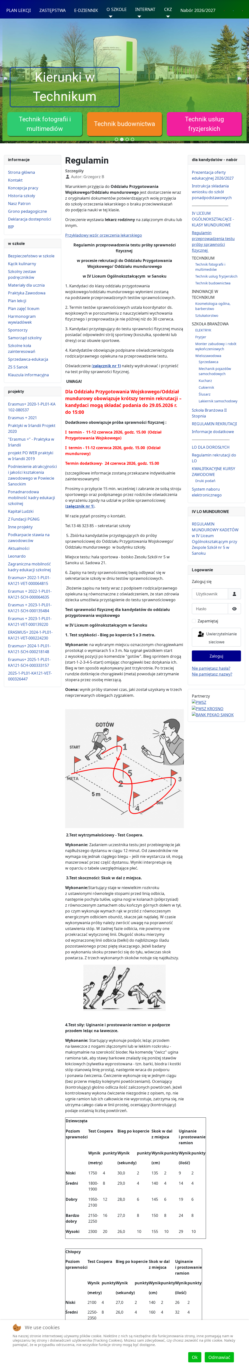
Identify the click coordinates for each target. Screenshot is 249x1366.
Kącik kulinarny (22, 263)
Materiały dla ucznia (26, 285)
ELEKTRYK (203, 330)
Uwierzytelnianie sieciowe (221, 638)
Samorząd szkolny (25, 337)
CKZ (168, 9)
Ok (195, 1357)
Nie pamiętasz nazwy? (212, 674)
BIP (11, 227)
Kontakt (15, 180)
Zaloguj (216, 656)
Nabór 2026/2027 (197, 10)
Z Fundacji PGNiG (24, 519)
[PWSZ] (199, 702)
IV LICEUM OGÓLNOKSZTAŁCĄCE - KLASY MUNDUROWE (213, 219)
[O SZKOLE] (110, 16)
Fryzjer (200, 337)
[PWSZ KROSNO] (207, 708)
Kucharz (205, 380)
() (79, 506)
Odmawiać (219, 1357)
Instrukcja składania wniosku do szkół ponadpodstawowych (212, 191)
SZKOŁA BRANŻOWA (210, 324)
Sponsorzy (17, 330)
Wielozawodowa (208, 355)
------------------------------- (211, 439)
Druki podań (205, 480)
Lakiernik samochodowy (218, 401)
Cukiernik (206, 387)
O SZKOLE (117, 9)
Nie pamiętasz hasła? (211, 668)
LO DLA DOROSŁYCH (211, 447)
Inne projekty (20, 527)
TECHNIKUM (203, 258)
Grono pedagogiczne (27, 211)
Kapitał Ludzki (21, 511)
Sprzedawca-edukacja (28, 359)
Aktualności (18, 548)
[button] (44, 124)
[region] (124, 81)
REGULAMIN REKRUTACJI (214, 423)
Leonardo (17, 556)
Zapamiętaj (208, 621)
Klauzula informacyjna (28, 375)
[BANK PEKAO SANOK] (213, 714)
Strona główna (21, 172)
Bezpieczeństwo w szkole (31, 256)
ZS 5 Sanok (18, 367)
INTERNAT (145, 9)
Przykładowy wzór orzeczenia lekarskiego (103, 235)
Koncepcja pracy (23, 188)
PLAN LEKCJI (18, 10)
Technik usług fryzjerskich (216, 276)
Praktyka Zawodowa (26, 293)
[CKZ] (167, 16)
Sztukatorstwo (206, 315)
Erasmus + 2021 (22, 417)
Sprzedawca (208, 361)
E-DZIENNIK (86, 10)
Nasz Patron (19, 203)
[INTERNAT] (138, 16)
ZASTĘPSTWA (52, 10)
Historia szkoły (21, 195)
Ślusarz (205, 394)
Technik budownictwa (124, 123)
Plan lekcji (17, 300)
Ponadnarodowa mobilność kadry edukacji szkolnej (31, 497)
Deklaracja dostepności (29, 219)
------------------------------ (210, 205)
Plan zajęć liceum (23, 308)
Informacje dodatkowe (213, 431)
